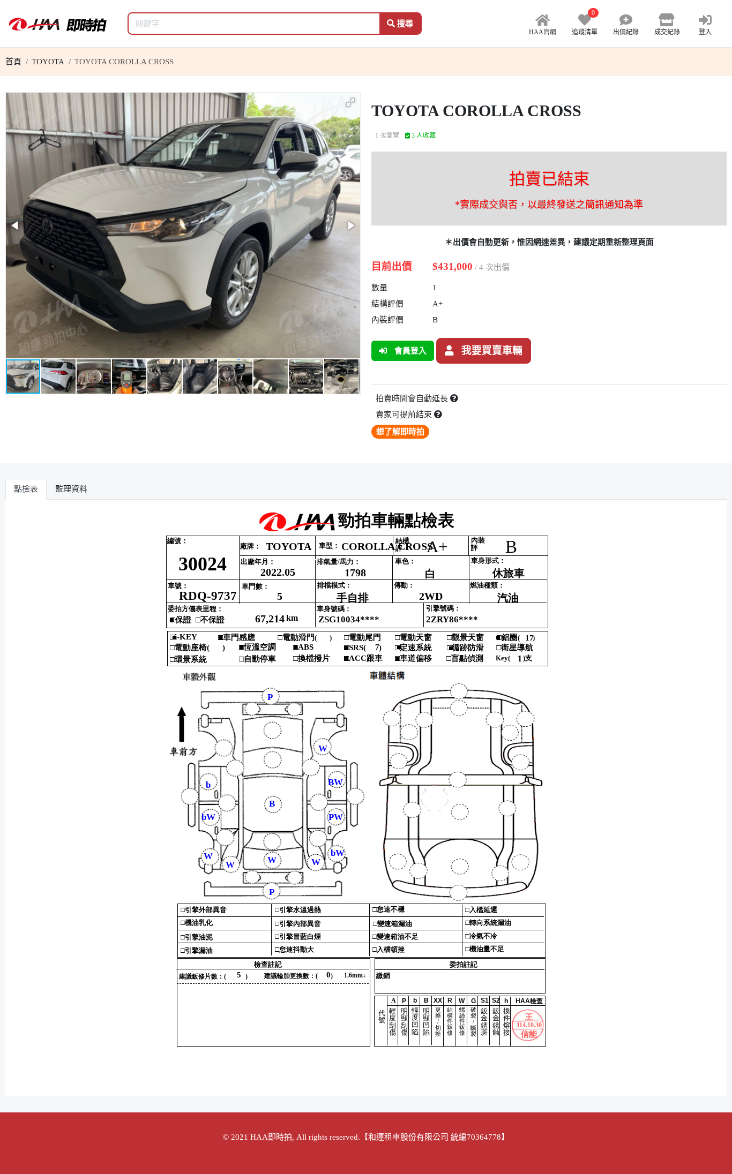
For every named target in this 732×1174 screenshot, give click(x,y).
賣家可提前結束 (405, 414)
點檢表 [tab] (26, 489)
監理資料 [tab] (71, 489)
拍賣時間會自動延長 (413, 398)
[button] (350, 102)
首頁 (13, 61)
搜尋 (404, 23)
